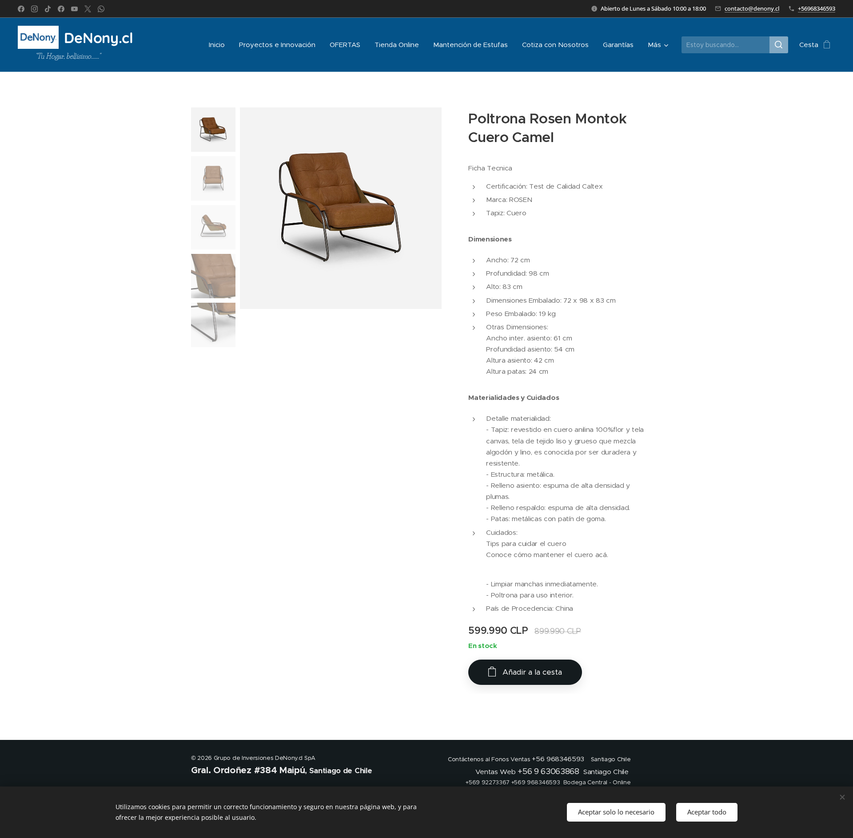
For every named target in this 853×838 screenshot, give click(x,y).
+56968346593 (816, 8)
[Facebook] (21, 8)
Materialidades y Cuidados (513, 397)
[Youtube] (74, 8)
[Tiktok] (47, 8)
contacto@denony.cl (752, 8)
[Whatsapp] (101, 8)
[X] (87, 8)
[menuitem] (219, 45)
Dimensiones (489, 239)
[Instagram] (34, 8)
